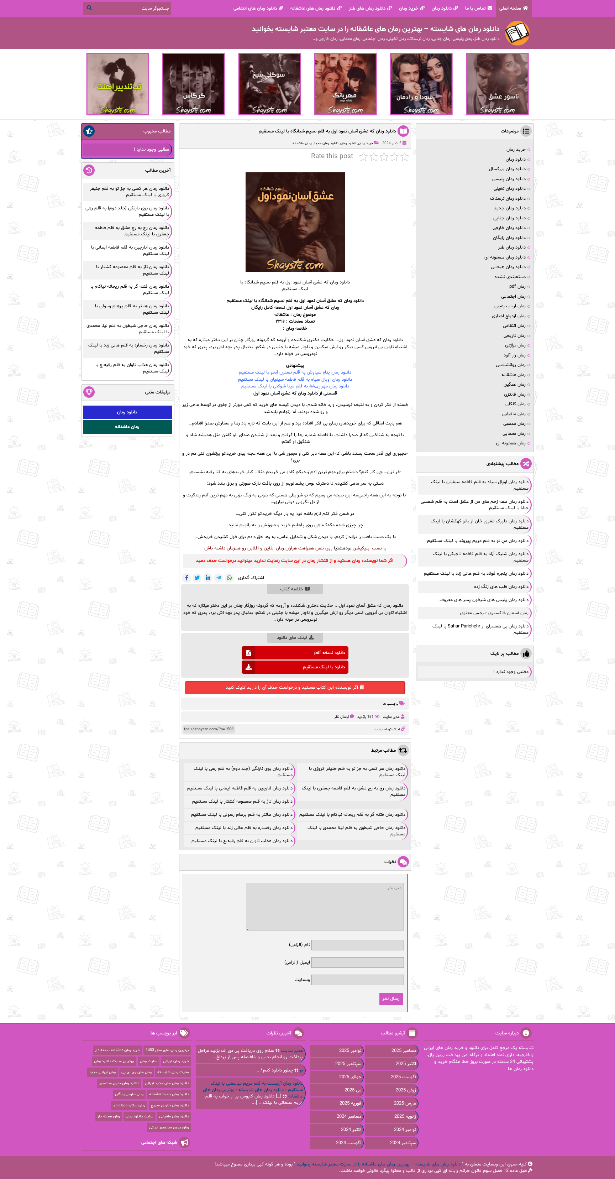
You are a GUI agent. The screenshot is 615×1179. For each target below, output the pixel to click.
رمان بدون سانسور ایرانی (169, 1127)
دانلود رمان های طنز (367, 8)
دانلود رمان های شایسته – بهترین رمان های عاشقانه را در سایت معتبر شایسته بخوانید (379, 1164)
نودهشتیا (342, 548)
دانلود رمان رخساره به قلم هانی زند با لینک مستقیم (244, 828)
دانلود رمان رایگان (509, 238)
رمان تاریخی (515, 336)
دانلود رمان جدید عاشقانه (169, 1094)
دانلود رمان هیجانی (508, 267)
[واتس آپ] (229, 578)
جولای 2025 (350, 1077)
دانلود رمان (442, 8)
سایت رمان (148, 1061)
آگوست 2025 (403, 1077)
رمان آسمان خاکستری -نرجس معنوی (494, 613)
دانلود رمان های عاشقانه (312, 8)
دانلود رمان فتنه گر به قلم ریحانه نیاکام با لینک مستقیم (352, 815)
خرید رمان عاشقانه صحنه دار (117, 1050)
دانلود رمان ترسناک (508, 198)
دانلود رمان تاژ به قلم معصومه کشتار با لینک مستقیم (242, 801)
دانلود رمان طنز (512, 247)
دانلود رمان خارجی (509, 228)
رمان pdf (517, 286)
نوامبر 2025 (350, 1051)
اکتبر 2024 (351, 1130)
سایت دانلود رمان (139, 1116)
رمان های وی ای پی (136, 1072)
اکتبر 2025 (406, 1064)
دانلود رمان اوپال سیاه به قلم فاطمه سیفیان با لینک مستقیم (295, 379)
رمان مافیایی (514, 414)
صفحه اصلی (510, 8)
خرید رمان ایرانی (176, 1061)
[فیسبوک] (186, 578)
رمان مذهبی (514, 424)
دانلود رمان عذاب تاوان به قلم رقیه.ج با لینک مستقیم (242, 841)
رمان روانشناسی (511, 365)
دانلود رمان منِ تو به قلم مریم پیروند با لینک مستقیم (478, 541)
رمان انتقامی (514, 326)
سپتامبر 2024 (403, 1143)
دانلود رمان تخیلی (510, 189)
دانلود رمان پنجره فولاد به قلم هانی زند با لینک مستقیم (476, 573)
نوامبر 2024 (405, 1130)
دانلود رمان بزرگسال (507, 169)
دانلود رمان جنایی (509, 218)
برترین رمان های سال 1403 (167, 1050)
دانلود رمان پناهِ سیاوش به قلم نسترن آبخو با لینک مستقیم (295, 372)
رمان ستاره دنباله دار (129, 1105)
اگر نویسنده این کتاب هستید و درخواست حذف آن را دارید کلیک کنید (292, 687)
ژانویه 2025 (405, 1116)
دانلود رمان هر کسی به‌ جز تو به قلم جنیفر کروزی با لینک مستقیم (129, 192)
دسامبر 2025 (403, 1051)
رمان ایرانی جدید (102, 1072)
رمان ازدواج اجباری (509, 316)
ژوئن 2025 (406, 1090)
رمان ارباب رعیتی (510, 306)
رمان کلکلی (515, 404)
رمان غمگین (515, 384)
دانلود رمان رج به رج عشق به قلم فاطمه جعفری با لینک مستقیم (132, 231)
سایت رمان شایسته (173, 1072)
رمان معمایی (514, 434)
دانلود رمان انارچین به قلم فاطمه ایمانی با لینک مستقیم (240, 788)
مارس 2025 (405, 1103)
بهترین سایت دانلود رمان (114, 1061)
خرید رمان (408, 8)
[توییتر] (197, 578)
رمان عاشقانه (302, 143)
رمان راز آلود (515, 355)
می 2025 (353, 1090)
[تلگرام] (218, 578)
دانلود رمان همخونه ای (505, 257)
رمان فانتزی (515, 394)
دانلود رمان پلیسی (509, 179)
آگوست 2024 (348, 1143)
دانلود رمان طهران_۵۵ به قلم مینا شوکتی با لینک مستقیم (295, 386)
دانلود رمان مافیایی (174, 1116)
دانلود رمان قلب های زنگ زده (501, 587)
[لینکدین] (207, 578)
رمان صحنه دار (109, 1116)
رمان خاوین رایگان (129, 1094)
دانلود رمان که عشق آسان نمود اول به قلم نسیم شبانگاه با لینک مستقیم (327, 131)
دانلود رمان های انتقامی (255, 8)
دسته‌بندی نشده (510, 277)
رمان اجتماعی (513, 296)
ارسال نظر (342, 717)
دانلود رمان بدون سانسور (119, 1083)
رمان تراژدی (515, 345)
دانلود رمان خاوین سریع (170, 1105)
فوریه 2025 (350, 1103)
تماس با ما (475, 8)
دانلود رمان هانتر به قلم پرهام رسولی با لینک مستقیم (242, 815)
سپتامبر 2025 (348, 1064)
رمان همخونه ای (511, 443)
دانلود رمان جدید (326, 143)
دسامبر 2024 (349, 1116)
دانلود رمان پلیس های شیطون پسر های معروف (484, 600)
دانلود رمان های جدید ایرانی (167, 1083)
